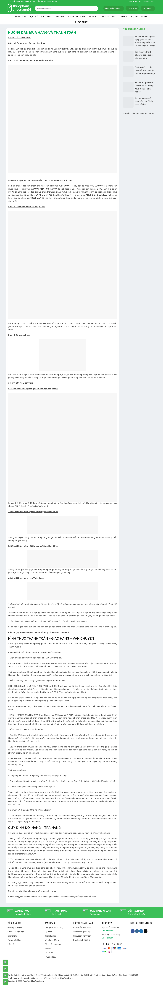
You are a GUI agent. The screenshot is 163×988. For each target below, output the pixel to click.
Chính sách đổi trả (81, 940)
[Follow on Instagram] (137, 931)
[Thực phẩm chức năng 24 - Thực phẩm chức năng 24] (19, 8)
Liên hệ (11, 944)
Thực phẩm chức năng (39, 17)
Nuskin (92, 17)
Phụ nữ (134, 17)
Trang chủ (20, 17)
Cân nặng (60, 17)
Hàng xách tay (108, 17)
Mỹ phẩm (80, 17)
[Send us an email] (145, 931)
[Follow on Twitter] (141, 931)
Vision (71, 17)
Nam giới (124, 17)
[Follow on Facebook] (133, 931)
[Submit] (96, 8)
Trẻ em (143, 17)
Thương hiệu (81, 22)
